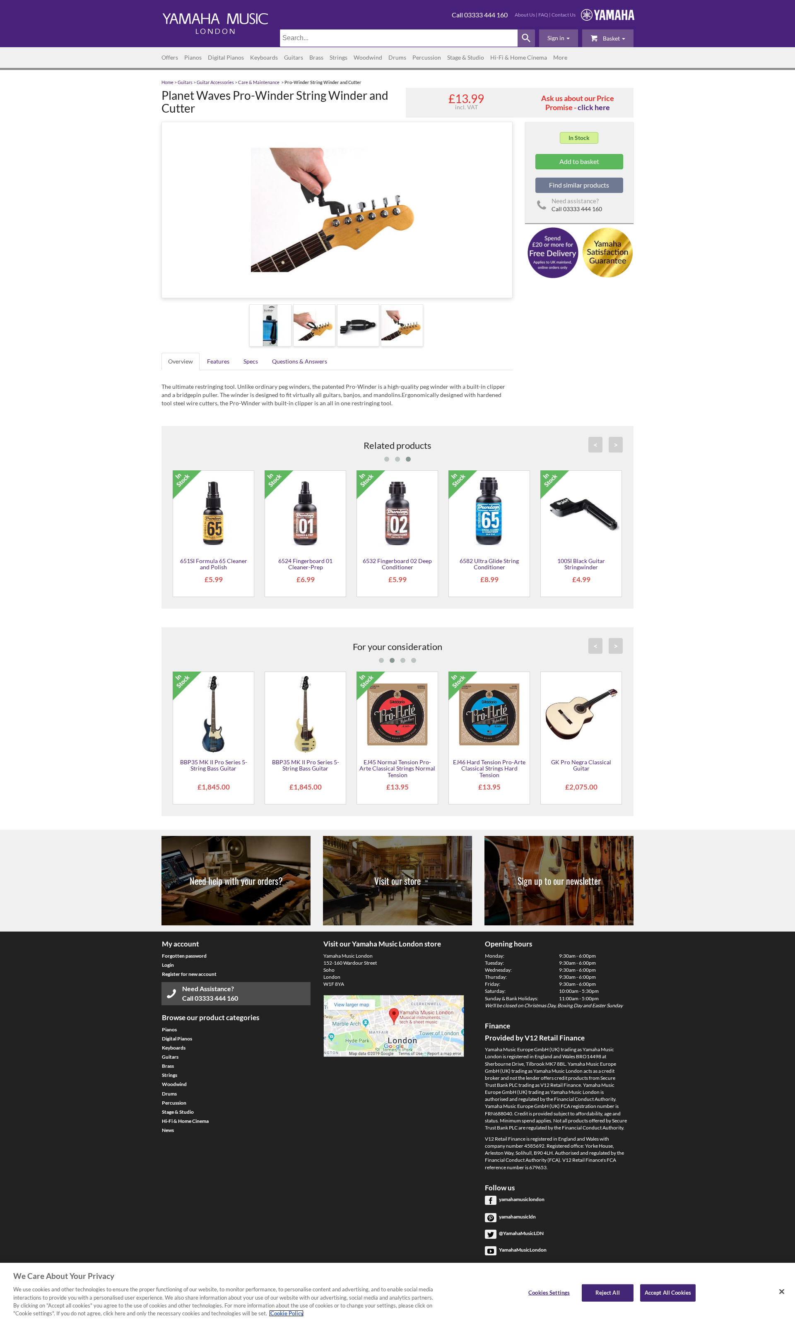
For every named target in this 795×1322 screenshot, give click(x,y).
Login (168, 965)
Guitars (293, 57)
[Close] (782, 1292)
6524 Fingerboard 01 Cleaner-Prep (305, 564)
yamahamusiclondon (521, 1199)
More (560, 57)
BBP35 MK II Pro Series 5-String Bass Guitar (213, 765)
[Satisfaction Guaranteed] (606, 251)
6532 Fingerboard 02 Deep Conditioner (397, 564)
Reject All (607, 1292)
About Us (525, 15)
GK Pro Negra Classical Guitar (581, 765)
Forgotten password (184, 956)
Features (218, 361)
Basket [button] (611, 38)
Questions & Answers (299, 361)
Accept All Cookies (668, 1292)
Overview (180, 361)
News (168, 1130)
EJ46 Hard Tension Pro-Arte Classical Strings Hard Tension (489, 768)
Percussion (426, 57)
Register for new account (189, 974)
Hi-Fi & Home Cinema (518, 57)
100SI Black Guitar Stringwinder (581, 564)
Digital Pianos (226, 57)
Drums (397, 57)
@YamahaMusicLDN (521, 1233)
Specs (250, 361)
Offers (169, 57)
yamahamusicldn (517, 1217)
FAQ (543, 15)
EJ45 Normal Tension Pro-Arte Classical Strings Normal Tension (397, 768)
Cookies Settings (549, 1292)
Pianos (193, 57)
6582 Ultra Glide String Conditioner (489, 564)
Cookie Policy (286, 1313)
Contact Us (564, 15)
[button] (558, 38)
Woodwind (368, 57)
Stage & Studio (465, 57)
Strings (338, 57)
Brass (316, 57)
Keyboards (264, 57)
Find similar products (579, 185)
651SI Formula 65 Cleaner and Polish (213, 564)
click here (594, 107)
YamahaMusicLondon (523, 1250)
